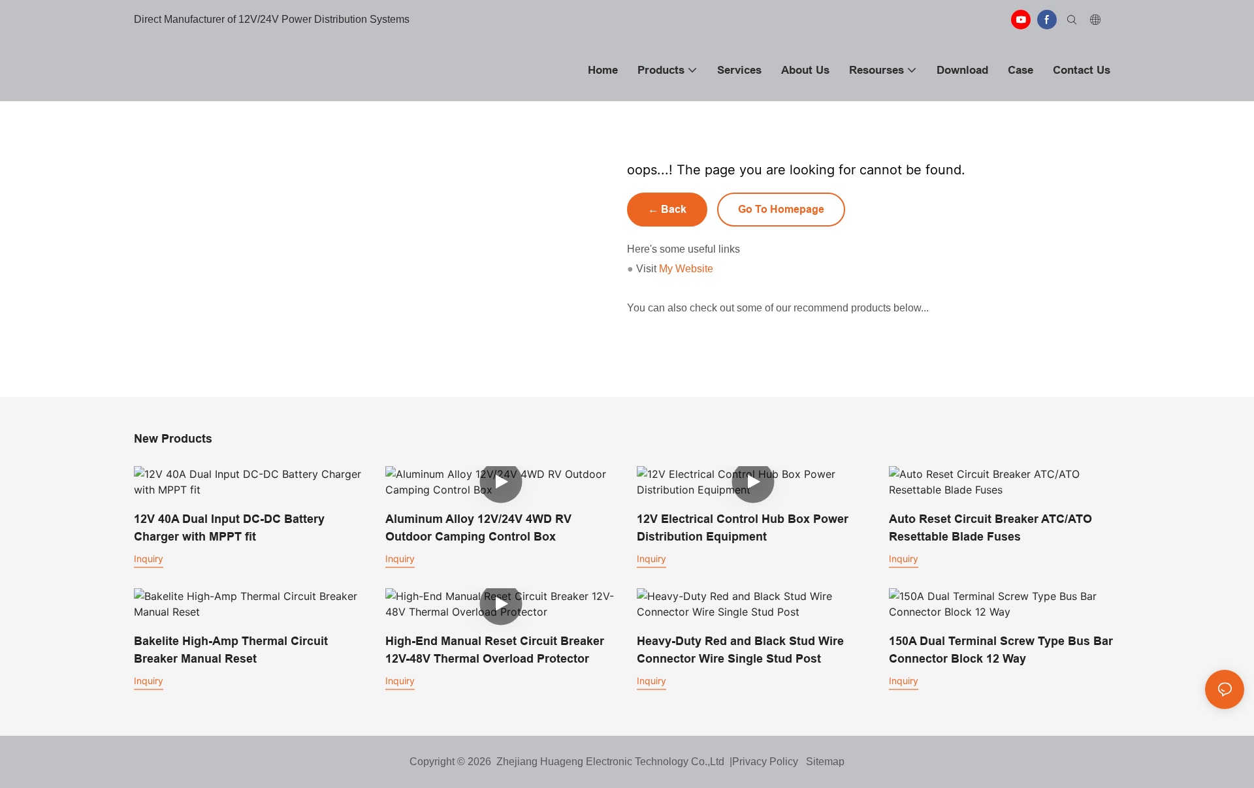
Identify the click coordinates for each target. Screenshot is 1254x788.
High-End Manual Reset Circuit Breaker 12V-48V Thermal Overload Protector (494, 649)
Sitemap (822, 761)
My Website (686, 268)
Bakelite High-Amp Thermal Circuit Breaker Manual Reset (231, 649)
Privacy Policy (765, 761)
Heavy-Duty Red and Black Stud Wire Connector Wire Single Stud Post (740, 649)
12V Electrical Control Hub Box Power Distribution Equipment (742, 527)
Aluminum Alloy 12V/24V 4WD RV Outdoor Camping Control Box (478, 527)
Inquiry (148, 558)
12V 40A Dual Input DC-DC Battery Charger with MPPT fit (229, 527)
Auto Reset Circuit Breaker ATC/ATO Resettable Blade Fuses (990, 527)
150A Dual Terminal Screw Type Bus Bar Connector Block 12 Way (1001, 649)
